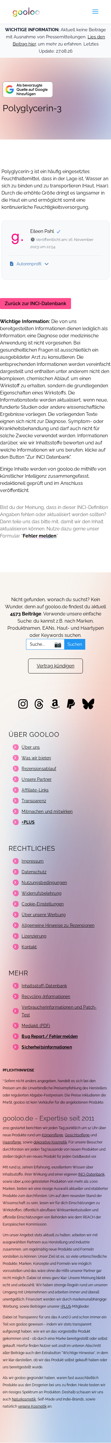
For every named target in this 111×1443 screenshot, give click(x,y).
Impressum (33, 861)
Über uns (31, 747)
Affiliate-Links (35, 790)
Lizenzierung (34, 936)
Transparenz (34, 800)
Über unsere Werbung (44, 914)
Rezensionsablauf (39, 768)
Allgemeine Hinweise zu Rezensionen (58, 925)
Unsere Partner (37, 779)
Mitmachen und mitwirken (47, 811)
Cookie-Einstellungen (43, 904)
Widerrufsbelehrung (42, 893)
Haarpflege (12, 1142)
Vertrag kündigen (55, 666)
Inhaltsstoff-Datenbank (44, 985)
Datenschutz (34, 871)
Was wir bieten (36, 758)
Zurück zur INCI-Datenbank (35, 303)
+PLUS (65, 1306)
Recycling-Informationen (46, 996)
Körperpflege (52, 1135)
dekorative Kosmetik (50, 1142)
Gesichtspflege (77, 1135)
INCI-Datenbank (91, 1174)
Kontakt (29, 946)
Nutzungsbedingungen (44, 882)
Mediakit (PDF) (36, 1025)
